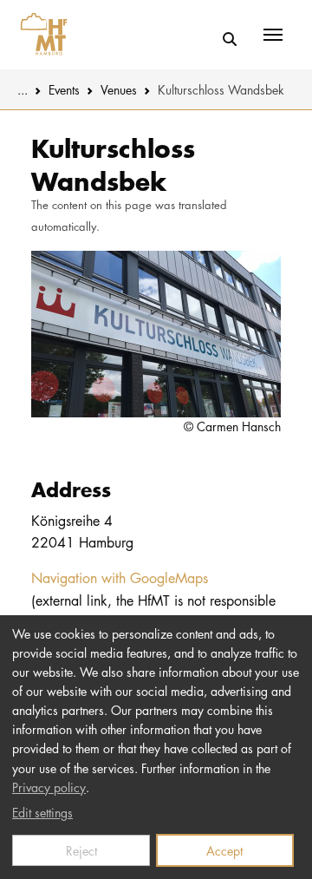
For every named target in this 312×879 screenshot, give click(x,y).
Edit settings (42, 812)
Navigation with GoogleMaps (119, 577)
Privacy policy (49, 787)
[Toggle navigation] (273, 34)
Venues (119, 89)
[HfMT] (39, 34)
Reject (81, 850)
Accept (224, 850)
